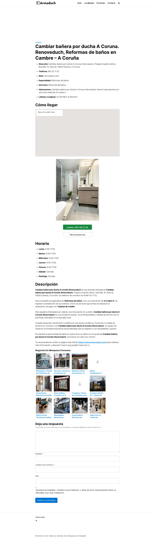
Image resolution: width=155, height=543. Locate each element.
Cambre (38, 42)
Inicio (79, 3)
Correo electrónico (45, 465)
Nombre (39, 454)
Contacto (111, 3)
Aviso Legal (40, 517)
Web (37, 476)
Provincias (101, 3)
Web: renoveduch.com (77, 234)
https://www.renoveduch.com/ (92, 342)
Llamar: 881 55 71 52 (77, 227)
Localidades (89, 3)
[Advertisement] (77, 22)
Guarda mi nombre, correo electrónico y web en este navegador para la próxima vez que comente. (76, 491)
